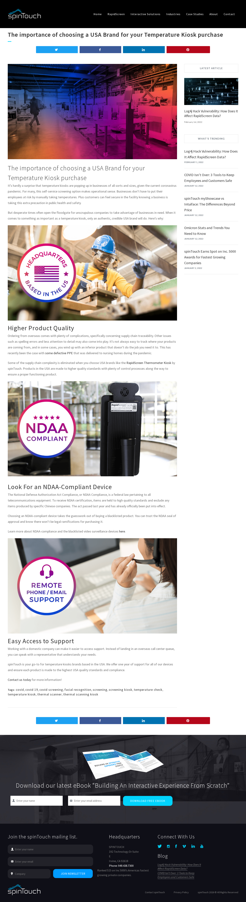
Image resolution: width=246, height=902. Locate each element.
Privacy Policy (181, 892)
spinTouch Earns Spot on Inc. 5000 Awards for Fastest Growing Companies (210, 257)
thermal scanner (49, 694)
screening (100, 690)
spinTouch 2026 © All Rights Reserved (218, 892)
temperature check (148, 690)
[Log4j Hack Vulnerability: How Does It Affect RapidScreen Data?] (211, 92)
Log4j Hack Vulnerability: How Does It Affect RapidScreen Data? (179, 866)
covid (20, 690)
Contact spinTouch (155, 892)
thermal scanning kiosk (80, 694)
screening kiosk (120, 690)
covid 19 (31, 690)
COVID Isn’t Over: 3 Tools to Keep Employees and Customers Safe (176, 875)
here (122, 531)
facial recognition (77, 690)
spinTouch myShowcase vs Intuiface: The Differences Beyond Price (209, 204)
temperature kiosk (22, 694)
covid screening (51, 690)
